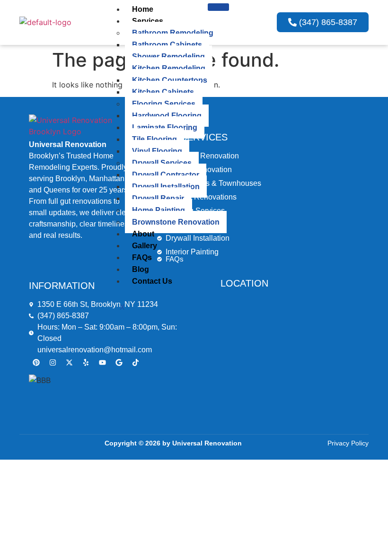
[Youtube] (102, 363)
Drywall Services (162, 163)
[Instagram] (52, 363)
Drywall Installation (166, 187)
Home (142, 9)
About (143, 234)
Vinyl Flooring (157, 151)
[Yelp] (86, 363)
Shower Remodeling (168, 56)
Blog (140, 269)
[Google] (119, 363)
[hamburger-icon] (218, 7)
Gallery (144, 246)
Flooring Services (163, 104)
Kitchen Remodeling (168, 68)
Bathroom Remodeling (172, 33)
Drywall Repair (158, 198)
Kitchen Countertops (169, 80)
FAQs (142, 257)
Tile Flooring (154, 139)
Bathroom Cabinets (167, 45)
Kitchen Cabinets (163, 92)
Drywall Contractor (165, 175)
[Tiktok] (135, 363)
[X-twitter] (69, 363)
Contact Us (152, 281)
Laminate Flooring (164, 127)
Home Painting (158, 210)
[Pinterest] (36, 363)
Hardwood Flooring (167, 116)
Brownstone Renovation (176, 222)
